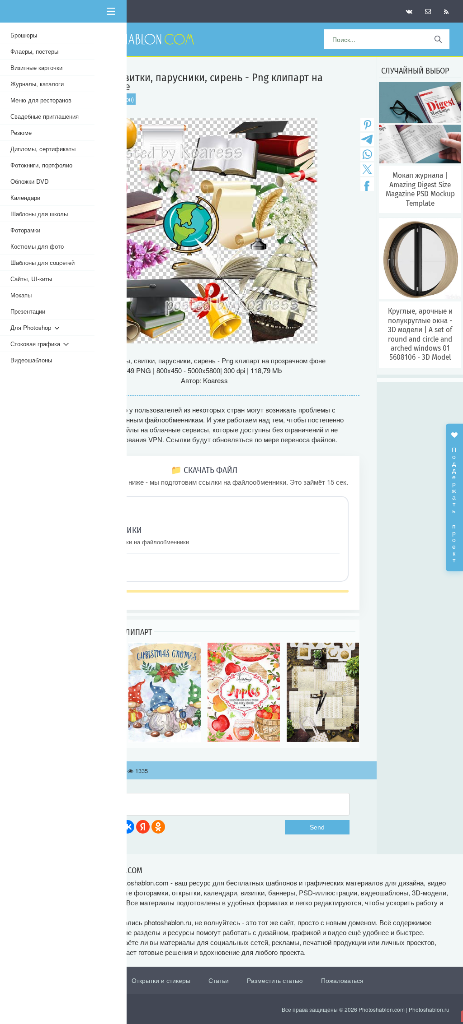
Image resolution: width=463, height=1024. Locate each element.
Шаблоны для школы (39, 213)
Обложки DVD (29, 181)
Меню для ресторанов (40, 100)
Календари (25, 197)
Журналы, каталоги (37, 83)
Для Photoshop (32, 327)
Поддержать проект (454, 500)
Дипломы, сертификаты (43, 148)
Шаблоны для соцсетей (42, 262)
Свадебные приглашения (44, 116)
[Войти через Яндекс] (143, 827)
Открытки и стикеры (161, 980)
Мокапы (21, 295)
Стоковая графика (36, 343)
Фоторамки (25, 230)
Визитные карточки (36, 67)
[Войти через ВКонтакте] (127, 827)
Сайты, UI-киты (31, 278)
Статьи (218, 980)
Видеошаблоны (31, 360)
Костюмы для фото (37, 246)
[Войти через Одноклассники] (158, 827)
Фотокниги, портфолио (41, 165)
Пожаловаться (342, 980)
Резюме (21, 132)
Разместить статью (275, 980)
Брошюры (23, 35)
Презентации (27, 311)
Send (317, 827)
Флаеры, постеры (34, 51)
